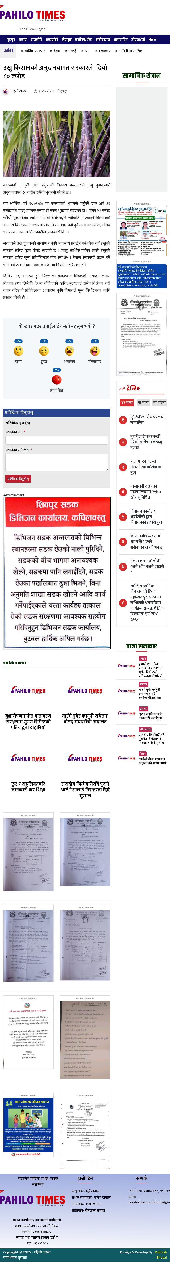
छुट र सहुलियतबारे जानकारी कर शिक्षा (28, 787)
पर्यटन (143, 658)
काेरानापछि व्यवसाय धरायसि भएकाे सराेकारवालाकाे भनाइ (146, 542)
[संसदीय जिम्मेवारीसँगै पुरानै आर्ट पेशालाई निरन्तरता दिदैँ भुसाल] (85, 758)
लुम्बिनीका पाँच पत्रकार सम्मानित (147, 420)
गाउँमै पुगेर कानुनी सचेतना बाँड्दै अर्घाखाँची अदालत (85, 719)
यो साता (143, 403)
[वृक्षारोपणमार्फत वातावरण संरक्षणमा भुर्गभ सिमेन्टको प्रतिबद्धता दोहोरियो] (28, 690)
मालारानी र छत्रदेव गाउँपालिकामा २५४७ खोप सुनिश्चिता (145, 492)
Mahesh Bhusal (161, 1255)
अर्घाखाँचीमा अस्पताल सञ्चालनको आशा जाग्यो (153, 761)
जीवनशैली (145, 729)
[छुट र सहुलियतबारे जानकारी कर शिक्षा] (28, 758)
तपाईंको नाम (15, 432)
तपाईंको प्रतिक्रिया (19, 450)
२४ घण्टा (127, 403)
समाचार (143, 684)
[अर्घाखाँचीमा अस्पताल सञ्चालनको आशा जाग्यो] (126, 758)
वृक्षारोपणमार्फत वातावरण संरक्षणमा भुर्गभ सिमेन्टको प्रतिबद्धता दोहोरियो (28, 722)
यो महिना (159, 403)
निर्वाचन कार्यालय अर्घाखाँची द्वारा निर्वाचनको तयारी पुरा (146, 517)
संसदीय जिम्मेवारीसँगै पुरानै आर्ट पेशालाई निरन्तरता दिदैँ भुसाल (85, 790)
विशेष (142, 754)
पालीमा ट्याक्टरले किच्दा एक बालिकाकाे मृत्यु (146, 467)
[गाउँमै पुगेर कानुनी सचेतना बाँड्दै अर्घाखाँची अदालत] (85, 690)
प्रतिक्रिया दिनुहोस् (18, 479)
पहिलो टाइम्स (18, 91)
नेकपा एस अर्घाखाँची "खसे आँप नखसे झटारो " (147, 567)
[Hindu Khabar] (28, 14)
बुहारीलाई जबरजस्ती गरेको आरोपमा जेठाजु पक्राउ (146, 442)
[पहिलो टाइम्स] (6, 91)
